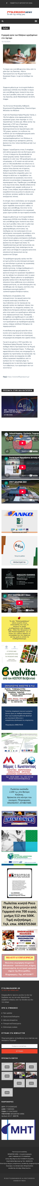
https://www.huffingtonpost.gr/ (19, 377)
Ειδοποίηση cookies (10, 1027)
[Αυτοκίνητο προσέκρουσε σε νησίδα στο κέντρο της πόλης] (7, 1076)
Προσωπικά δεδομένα (11, 1017)
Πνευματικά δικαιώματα (12, 1024)
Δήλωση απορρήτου (10, 1020)
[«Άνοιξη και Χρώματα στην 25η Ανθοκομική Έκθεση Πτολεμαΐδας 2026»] (19, 1066)
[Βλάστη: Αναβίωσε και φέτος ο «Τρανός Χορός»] (7, 1067)
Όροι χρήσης (7, 1013)
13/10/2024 (6, 42)
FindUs (23, 1180)
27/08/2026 (8, 415)
